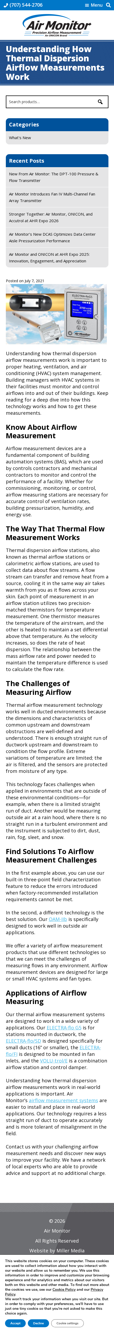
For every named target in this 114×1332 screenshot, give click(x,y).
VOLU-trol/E (54, 1060)
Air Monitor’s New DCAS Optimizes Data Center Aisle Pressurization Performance (52, 237)
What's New (20, 137)
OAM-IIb (58, 919)
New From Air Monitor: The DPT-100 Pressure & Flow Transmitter (53, 177)
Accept (15, 1323)
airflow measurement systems (63, 1100)
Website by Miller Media (57, 1250)
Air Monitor (57, 1231)
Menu (97, 5)
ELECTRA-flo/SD (23, 1041)
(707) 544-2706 (26, 5)
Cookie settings (67, 1323)
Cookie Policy (64, 1289)
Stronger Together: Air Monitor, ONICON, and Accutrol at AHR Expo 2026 (51, 217)
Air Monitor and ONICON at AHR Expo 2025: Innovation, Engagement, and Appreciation (49, 257)
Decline (38, 1323)
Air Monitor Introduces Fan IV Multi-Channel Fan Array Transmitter (52, 197)
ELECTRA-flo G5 (64, 1027)
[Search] (100, 102)
